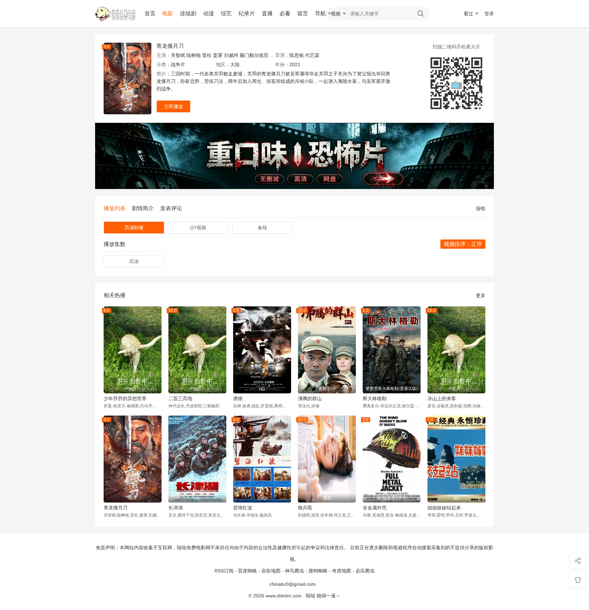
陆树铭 (193, 55)
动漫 (208, 13)
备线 (262, 227)
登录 (489, 13)
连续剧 (188, 13)
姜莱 (218, 55)
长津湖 (175, 507)
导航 (320, 13)
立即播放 (173, 106)
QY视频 (198, 227)
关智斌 (178, 55)
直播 (267, 13)
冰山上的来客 (441, 398)
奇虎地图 (341, 570)
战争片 (178, 64)
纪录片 (247, 13)
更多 (480, 295)
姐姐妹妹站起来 (444, 507)
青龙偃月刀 (170, 46)
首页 (150, 13)
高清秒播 (134, 227)
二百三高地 (180, 398)
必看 (285, 13)
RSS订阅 (223, 570)
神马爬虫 (294, 570)
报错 (480, 208)
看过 (468, 13)
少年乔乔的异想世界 (125, 398)
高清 (134, 261)
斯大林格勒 (375, 398)
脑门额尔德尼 (254, 55)
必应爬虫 (365, 570)
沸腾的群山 (310, 398)
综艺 (226, 13)
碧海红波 (242, 507)
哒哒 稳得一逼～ (323, 595)
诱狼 (238, 398)
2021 (294, 64)
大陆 (235, 64)
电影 (167, 13)
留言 (302, 13)
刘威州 (231, 55)
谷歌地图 (271, 570)
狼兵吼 (305, 507)
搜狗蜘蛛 (318, 570)
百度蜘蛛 (247, 570)
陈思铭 (296, 55)
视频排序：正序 (463, 244)
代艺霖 (312, 55)
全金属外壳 (375, 507)
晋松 (207, 55)
